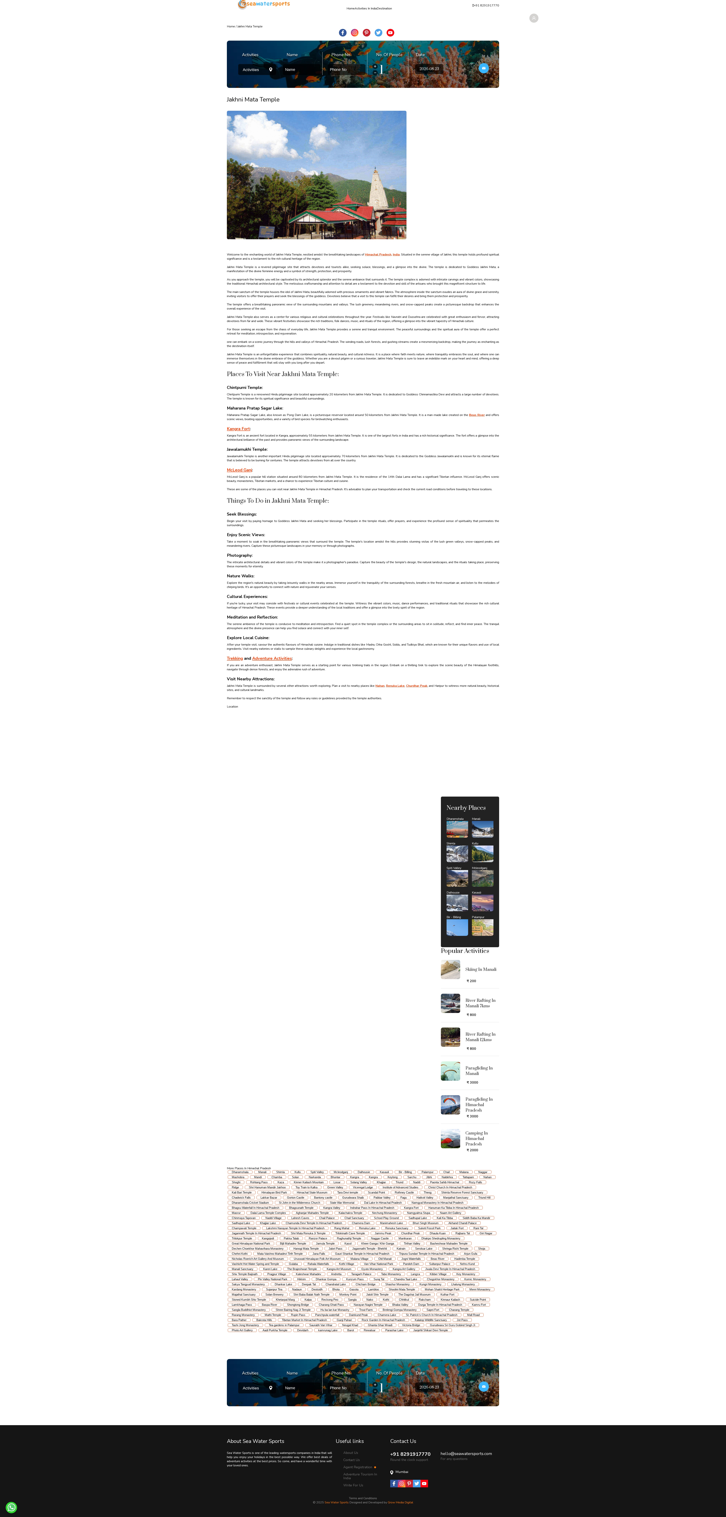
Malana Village (359, 1258)
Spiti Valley (317, 1172)
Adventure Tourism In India (360, 1476)
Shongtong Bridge (298, 1304)
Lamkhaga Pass (242, 1304)
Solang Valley (358, 1182)
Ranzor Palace (318, 1238)
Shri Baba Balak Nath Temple (311, 1294)
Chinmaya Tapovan (244, 1218)
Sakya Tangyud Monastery (248, 1284)
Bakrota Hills (264, 1320)
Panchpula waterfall (327, 1314)
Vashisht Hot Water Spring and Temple (255, 1263)
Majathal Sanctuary (244, 1294)
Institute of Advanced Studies (400, 1187)
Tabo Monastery (391, 1274)
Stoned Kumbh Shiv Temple (249, 1299)
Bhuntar (335, 1177)
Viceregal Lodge (363, 1187)
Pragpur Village (276, 1274)
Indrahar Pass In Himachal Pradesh (372, 1207)
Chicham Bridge (365, 1284)
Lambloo (373, 1289)
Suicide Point (478, 1299)
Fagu (403, 1197)
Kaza (281, 1182)
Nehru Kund (467, 1263)
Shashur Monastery (397, 1284)
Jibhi (429, 1177)
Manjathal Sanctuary (455, 1197)
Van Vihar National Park (378, 1263)
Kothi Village (346, 1263)
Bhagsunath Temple (301, 1207)
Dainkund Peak (358, 1314)
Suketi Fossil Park (429, 1228)
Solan (295, 1177)
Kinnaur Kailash (450, 1299)
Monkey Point (347, 1294)
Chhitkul (404, 1299)
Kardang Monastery (244, 1289)
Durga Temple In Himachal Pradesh (440, 1304)
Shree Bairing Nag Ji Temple (293, 1309)
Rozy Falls (475, 1182)
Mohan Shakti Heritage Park (442, 1289)
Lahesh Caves (300, 1218)
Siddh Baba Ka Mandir (476, 1218)
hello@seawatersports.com (466, 1454)
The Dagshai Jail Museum (414, 1294)
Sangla (352, 1299)
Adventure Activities (272, 658)
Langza (415, 1274)
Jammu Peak (383, 1233)
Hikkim (301, 1279)
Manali (262, 1172)
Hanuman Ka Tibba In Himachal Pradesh (453, 1207)
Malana (463, 1172)
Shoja (481, 1248)
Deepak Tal (309, 1284)
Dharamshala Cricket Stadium (250, 1202)
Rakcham (425, 1299)
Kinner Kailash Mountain (309, 1182)
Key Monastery (465, 1274)
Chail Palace (327, 1218)
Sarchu (411, 1177)
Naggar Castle (380, 1238)
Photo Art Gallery (242, 1330)
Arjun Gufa (470, 1253)
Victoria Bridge (411, 1325)
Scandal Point (376, 1192)
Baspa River (269, 1304)
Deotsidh (317, 1289)
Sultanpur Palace (439, 1263)
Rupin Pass (298, 1314)
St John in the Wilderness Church (299, 1202)
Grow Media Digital (400, 1502)
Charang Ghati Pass (331, 1304)
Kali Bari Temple (242, 1192)
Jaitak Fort (457, 1228)
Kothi (386, 1299)
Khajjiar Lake (268, 1223)
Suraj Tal (379, 1279)
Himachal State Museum (312, 1192)
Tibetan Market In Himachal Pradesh (304, 1320)
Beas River (477, 415)
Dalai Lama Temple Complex (268, 1212)
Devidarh (302, 1330)
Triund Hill (484, 1197)
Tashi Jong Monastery (245, 1325)
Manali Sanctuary (242, 1269)
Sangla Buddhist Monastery (249, 1309)
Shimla (280, 1172)
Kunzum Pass (355, 1279)
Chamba (276, 1177)
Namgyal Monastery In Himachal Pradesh (437, 1202)
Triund (399, 1182)
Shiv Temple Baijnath (245, 1274)
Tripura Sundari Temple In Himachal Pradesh (426, 1253)
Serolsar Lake (423, 1248)
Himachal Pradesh (378, 254)
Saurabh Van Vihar (320, 1325)
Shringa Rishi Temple (455, 1248)
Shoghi (236, 1182)
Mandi (258, 1177)
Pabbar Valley (382, 1197)
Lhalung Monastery (463, 1284)
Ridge (235, 1187)
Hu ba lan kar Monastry (334, 1309)
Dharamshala (240, 1172)
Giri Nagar (486, 1233)
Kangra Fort (238, 429)
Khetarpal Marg (285, 1299)
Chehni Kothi (239, 1253)
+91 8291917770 (410, 1454)
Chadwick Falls (241, 1197)
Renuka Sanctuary (396, 1228)
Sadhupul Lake (241, 1223)
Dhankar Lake (283, 1284)
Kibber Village (438, 1274)
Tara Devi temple (347, 1192)
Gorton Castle (295, 1197)
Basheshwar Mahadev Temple (449, 1243)
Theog (427, 1192)
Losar (337, 1182)
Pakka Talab (291, 1238)
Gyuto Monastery (372, 1269)
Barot (350, 1330)
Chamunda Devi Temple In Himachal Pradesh (314, 1223)
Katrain (401, 1248)
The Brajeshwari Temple (302, 1269)
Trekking (235, 658)
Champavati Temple (244, 1228)
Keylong (393, 1177)
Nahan (380, 686)
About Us (350, 1452)
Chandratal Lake (336, 1284)
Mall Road (473, 1314)
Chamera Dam (361, 1223)
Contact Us (351, 1460)
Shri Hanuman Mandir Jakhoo (267, 1187)
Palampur (428, 1172)
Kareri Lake (270, 1269)
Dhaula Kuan (438, 1233)
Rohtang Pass (259, 1182)
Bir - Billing (405, 1172)
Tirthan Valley (412, 1243)
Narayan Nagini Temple (368, 1304)
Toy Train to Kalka (306, 1187)
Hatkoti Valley (425, 1197)
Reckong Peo (329, 1299)
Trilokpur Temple (242, 1238)
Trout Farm (366, 1309)
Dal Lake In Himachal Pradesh (383, 1202)
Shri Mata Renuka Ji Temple (308, 1233)
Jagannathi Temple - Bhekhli (369, 1248)
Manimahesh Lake (391, 1223)
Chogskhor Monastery (441, 1279)
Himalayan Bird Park (274, 1192)
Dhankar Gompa (326, 1279)
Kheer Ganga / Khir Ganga (377, 1243)
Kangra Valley (331, 1207)
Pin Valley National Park (272, 1279)
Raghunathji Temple (349, 1238)
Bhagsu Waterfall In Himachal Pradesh (255, 1207)
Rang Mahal (341, 1228)
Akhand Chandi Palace (462, 1223)
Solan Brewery (274, 1294)
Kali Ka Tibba (445, 1218)
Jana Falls (319, 1253)
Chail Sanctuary (354, 1218)
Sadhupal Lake (418, 1218)
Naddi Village (273, 1218)
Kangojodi (268, 1238)
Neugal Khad (350, 1325)
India (396, 254)
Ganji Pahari (344, 1320)
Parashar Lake (394, 1330)
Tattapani (468, 1177)
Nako (369, 1299)
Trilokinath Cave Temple (350, 1233)
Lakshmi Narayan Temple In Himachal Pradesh (295, 1228)
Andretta (336, 1274)
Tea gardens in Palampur (284, 1325)
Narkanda (315, 1177)
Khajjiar (381, 1182)
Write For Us (353, 1485)
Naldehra (447, 1177)
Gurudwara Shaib (353, 1197)
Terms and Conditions (363, 1498)
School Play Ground (386, 1218)
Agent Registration (358, 1467)
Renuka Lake (395, 686)
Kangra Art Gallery (404, 1269)
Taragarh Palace (361, 1274)
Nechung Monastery (384, 1212)
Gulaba (293, 1263)
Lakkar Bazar (269, 1197)
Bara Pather (239, 1320)
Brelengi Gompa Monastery (400, 1309)
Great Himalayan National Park (251, 1243)
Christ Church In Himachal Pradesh (450, 1187)
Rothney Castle (404, 1192)
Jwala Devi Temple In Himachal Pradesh (450, 1269)
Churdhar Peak (416, 686)
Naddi (416, 1182)
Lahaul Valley (240, 1279)
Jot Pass (462, 1320)
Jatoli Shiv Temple (377, 1294)
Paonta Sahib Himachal (444, 1182)
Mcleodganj (341, 1172)
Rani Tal (478, 1228)
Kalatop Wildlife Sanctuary (431, 1320)
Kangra (354, 1177)
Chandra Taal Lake (405, 1279)
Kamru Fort (479, 1304)
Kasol (347, 1243)
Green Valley (335, 1187)
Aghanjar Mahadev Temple (312, 1212)
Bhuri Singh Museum (426, 1223)
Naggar (482, 1172)
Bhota (336, 1289)
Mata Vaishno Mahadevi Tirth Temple (280, 1253)
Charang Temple (459, 1309)
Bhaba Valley (400, 1304)
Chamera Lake (387, 1314)
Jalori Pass (335, 1248)
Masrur (236, 1212)
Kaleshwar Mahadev (308, 1274)
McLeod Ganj (239, 470)
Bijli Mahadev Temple (293, 1243)
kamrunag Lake (327, 1330)
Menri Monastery (479, 1289)
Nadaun (297, 1289)
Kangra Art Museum (339, 1269)
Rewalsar (369, 1330)
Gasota (353, 1289)
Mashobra (238, 1177)
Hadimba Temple (464, 1258)
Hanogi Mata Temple (306, 1248)
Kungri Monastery (430, 1284)
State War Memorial (342, 1202)
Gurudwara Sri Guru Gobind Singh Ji (452, 1325)
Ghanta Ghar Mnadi (380, 1325)
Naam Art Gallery (450, 1212)
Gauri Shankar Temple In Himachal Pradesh (362, 1253)
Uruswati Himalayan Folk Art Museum (317, 1258)
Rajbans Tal (462, 1233)
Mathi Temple (273, 1314)
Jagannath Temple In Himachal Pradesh (256, 1233)
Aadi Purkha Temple (275, 1330)
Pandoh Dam (411, 1263)
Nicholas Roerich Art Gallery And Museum (258, 1258)
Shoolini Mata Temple (402, 1289)
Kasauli (384, 1172)
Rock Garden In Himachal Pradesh (383, 1320)
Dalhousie (364, 1172)
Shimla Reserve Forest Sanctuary (462, 1192)
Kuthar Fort (447, 1294)
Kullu (298, 1172)
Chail (446, 1172)
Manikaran (405, 1238)
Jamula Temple (325, 1243)
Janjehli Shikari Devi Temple (430, 1330)
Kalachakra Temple (350, 1212)
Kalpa (308, 1299)
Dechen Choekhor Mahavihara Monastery (258, 1248)
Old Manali (385, 1258)
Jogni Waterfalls (411, 1258)
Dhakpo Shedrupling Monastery (440, 1238)
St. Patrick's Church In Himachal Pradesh (431, 1314)
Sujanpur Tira (274, 1289)
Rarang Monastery (243, 1314)
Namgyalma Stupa (418, 1212)
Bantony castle (323, 1197)
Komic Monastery (475, 1279)
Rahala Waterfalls (318, 1263)
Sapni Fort (433, 1309)
